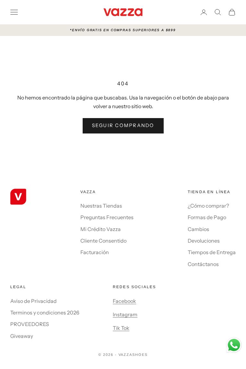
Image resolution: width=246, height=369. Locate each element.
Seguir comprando (123, 125)
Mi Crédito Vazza (100, 229)
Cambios (198, 229)
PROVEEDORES (29, 324)
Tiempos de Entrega (212, 252)
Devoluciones (204, 240)
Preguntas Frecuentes (107, 217)
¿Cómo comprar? (208, 205)
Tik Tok (121, 328)
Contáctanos (203, 264)
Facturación (94, 252)
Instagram (125, 314)
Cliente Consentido (103, 240)
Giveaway (21, 336)
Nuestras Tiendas (101, 205)
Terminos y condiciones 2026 (44, 312)
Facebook (124, 301)
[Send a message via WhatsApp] (234, 345)
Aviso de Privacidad (33, 301)
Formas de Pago (207, 217)
